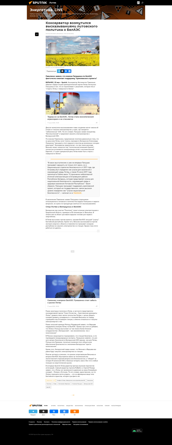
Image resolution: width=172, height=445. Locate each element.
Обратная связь (66, 424)
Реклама (39, 422)
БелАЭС (48, 387)
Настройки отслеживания (80, 424)
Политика (48, 383)
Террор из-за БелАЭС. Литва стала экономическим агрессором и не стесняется (70, 118)
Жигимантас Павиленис (64, 383)
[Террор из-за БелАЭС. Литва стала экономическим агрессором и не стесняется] (72, 103)
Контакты (46, 422)
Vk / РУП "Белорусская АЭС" (58, 67)
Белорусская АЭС (88, 383)
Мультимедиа (116, 405)
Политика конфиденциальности (61, 422)
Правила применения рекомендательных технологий (44, 424)
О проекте (32, 422)
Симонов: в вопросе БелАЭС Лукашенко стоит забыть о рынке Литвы (71, 301)
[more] (96, 122)
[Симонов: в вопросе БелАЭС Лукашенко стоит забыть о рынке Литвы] (72, 286)
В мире (53, 405)
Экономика (90, 380)
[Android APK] (137, 431)
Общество (69, 405)
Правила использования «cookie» (98, 422)
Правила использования (79, 422)
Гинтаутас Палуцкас (77, 383)
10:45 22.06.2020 (51, 33)
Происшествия (90, 405)
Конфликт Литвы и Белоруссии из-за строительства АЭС (71, 380)
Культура (100, 405)
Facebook (77, 193)
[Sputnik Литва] (38, 5)
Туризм (107, 405)
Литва (54, 383)
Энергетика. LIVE (50, 380)
